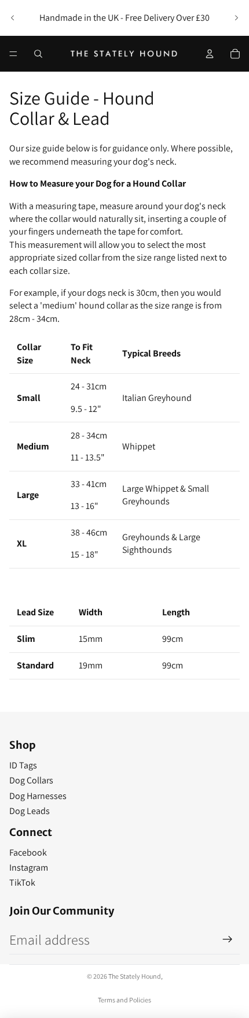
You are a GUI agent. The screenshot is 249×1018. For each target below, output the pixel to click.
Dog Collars (31, 780)
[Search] (38, 53)
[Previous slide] (12, 18)
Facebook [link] (28, 852)
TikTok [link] (22, 882)
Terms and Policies (124, 999)
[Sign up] (227, 939)
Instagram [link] (28, 867)
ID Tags (23, 765)
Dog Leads (29, 811)
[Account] (209, 53)
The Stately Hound (134, 976)
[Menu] (13, 53)
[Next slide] (236, 18)
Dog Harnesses (38, 796)
